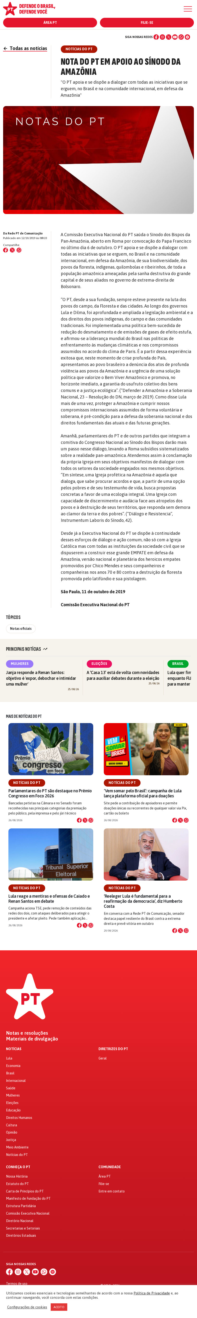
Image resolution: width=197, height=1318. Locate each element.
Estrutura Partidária (21, 1206)
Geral (102, 1058)
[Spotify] (187, 37)
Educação (13, 1110)
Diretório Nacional (19, 1221)
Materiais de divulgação (32, 1038)
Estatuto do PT (17, 1184)
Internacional (16, 1081)
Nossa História (17, 1176)
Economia (13, 1066)
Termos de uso (16, 1284)
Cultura (11, 1125)
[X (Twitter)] (168, 37)
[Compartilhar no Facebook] (5, 250)
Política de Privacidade (152, 1293)
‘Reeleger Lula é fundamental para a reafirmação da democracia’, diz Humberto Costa (143, 901)
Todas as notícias (25, 48)
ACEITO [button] (59, 1307)
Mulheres (20, 664)
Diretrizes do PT (113, 1049)
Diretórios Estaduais (21, 1235)
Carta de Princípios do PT (25, 1191)
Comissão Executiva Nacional (27, 1213)
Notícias (13, 1049)
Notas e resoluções (27, 1033)
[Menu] (188, 9)
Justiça (11, 1140)
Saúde (10, 1088)
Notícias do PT (26, 783)
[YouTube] (175, 37)
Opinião (11, 1132)
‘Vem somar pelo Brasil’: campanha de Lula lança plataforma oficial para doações (142, 793)
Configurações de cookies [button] (27, 1307)
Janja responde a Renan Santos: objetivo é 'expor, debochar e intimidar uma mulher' (41, 678)
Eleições (99, 664)
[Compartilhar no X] (85, 820)
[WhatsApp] (181, 37)
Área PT (50, 23)
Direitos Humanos (19, 1118)
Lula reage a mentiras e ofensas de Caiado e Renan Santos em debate (49, 899)
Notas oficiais (20, 629)
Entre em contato (111, 1191)
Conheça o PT (18, 1167)
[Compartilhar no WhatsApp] (19, 250)
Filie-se (147, 23)
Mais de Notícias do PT (24, 716)
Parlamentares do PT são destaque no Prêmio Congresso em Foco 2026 (50, 793)
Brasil (178, 664)
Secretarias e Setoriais (23, 1228)
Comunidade (109, 1167)
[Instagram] (162, 37)
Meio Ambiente (17, 1147)
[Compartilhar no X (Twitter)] (12, 250)
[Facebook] (156, 37)
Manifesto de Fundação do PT (28, 1198)
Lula (9, 1058)
